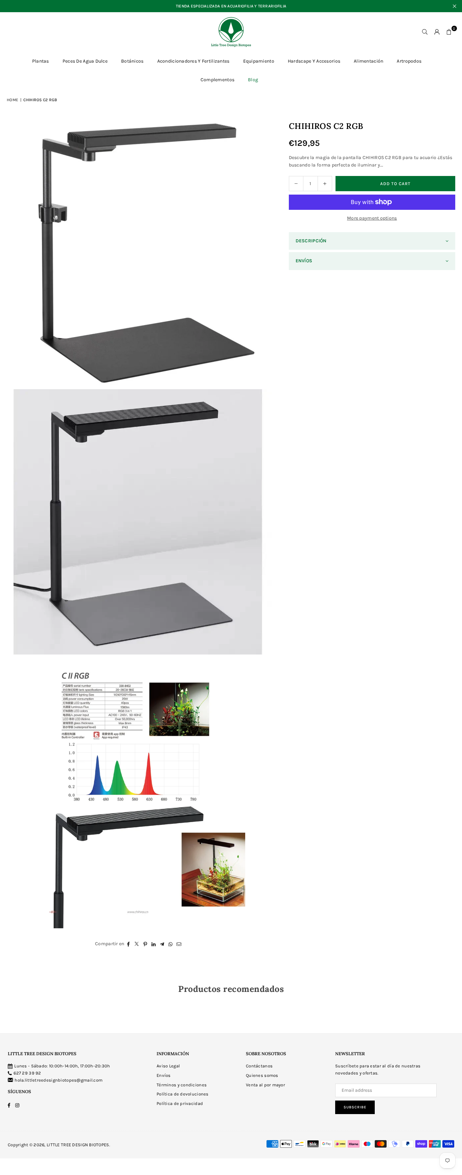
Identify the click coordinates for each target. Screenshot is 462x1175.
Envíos (164, 1075)
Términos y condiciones (182, 1084)
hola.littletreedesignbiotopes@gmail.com (58, 1080)
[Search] (425, 32)
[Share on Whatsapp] (170, 944)
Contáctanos (259, 1065)
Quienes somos (262, 1075)
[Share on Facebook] (128, 944)
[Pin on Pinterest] (145, 944)
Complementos (217, 80)
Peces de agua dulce (85, 61)
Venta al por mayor (265, 1084)
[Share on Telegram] (162, 944)
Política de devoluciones (183, 1093)
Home (12, 99)
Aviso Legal (168, 1065)
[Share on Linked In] (153, 944)
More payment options (372, 218)
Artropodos (409, 61)
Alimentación (368, 61)
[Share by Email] (179, 944)
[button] (449, 32)
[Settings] (437, 32)
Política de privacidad (180, 1103)
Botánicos (132, 61)
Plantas (40, 61)
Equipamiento (258, 61)
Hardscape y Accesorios (314, 61)
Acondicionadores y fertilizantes (193, 61)
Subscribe (355, 1107)
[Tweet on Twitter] (136, 944)
